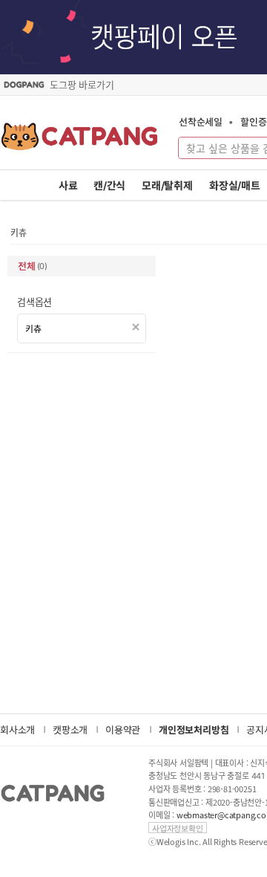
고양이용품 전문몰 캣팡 (79, 141)
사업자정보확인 (177, 827)
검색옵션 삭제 (136, 327)
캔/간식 (109, 185)
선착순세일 (200, 121)
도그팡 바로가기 (81, 85)
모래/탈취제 (167, 185)
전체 (32, 266)
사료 (68, 185)
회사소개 (17, 729)
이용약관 (122, 729)
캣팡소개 (70, 729)
